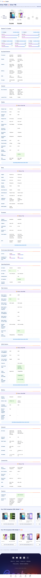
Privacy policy (16, 563)
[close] (15, 12)
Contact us (22, 561)
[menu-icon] (1, 1)
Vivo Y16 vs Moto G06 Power (9, 544)
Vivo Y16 (19, 19)
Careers (17, 561)
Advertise (28, 561)
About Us (13, 561)
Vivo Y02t (11, 19)
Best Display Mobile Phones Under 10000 (20, 162)
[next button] (39, 519)
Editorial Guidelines (24, 563)
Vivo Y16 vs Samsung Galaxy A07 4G (26, 544)
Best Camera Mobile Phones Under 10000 (20, 339)
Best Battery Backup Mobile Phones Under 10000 (20, 422)
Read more (39, 6)
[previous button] (2, 519)
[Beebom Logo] (5, 1)
